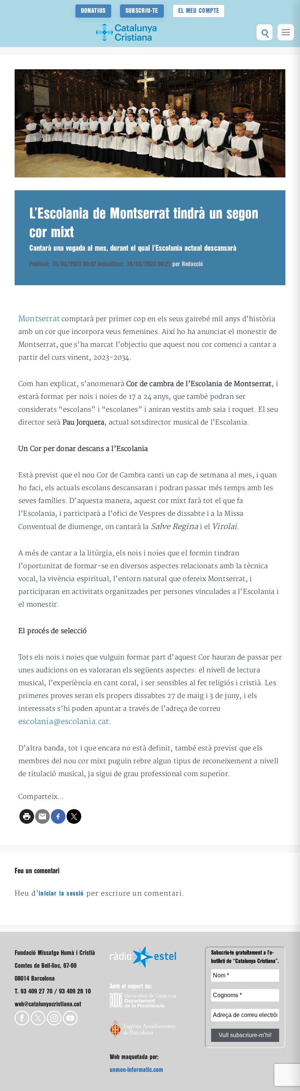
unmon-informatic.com (136, 1070)
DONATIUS (93, 11)
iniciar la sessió (61, 893)
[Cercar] (264, 32)
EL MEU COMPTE (199, 11)
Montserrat (39, 318)
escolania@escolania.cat (63, 721)
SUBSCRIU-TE (141, 11)
